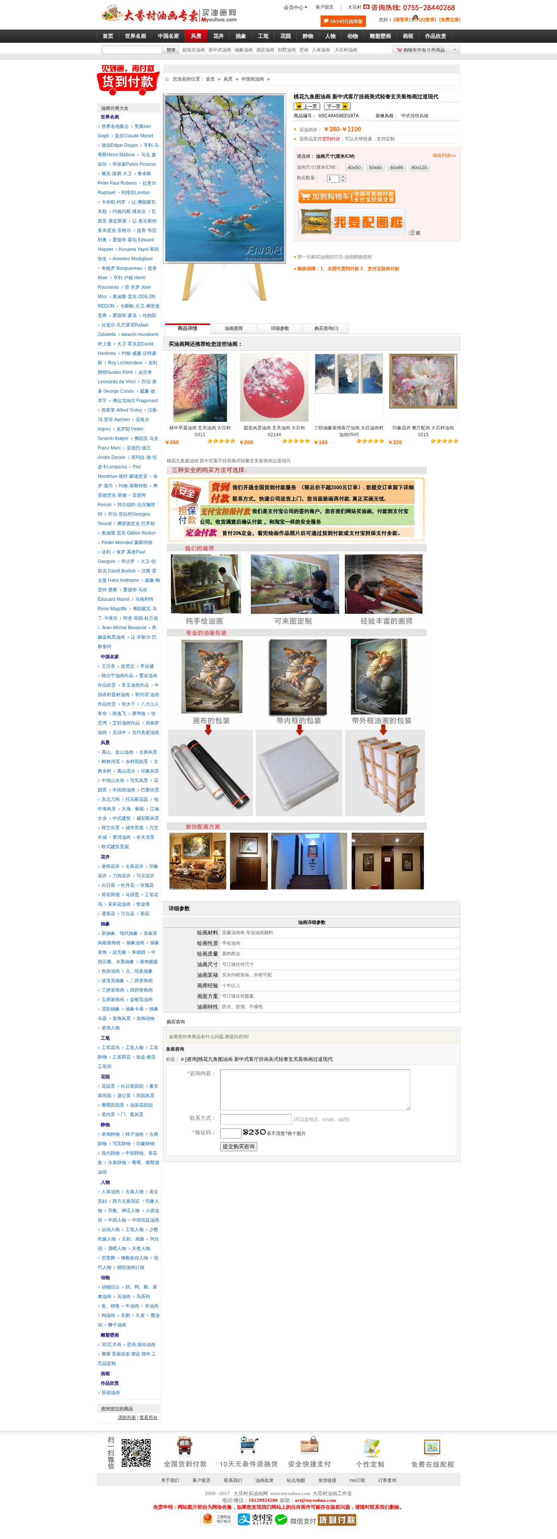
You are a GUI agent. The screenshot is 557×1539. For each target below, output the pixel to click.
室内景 (108, 1114)
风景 (228, 79)
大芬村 (354, 7)
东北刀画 (111, 799)
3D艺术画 (111, 1344)
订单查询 (387, 1480)
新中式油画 (219, 50)
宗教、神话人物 (124, 1210)
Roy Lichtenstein (125, 362)
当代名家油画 (145, 732)
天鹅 (125, 1315)
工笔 (105, 1038)
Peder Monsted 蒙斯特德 (127, 542)
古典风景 (148, 752)
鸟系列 (143, 1296)
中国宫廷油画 (145, 1220)
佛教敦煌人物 (134, 1258)
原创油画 (111, 1392)
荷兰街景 (111, 827)
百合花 (128, 913)
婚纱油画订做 (130, 1267)
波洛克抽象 (113, 980)
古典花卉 (134, 866)
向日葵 (108, 885)
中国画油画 (252, 79)
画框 (105, 1373)
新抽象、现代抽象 (120, 933)
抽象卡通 (134, 1009)
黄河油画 (122, 837)
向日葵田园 (132, 1086)
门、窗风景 (132, 1114)
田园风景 (145, 1095)
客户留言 (325, 7)
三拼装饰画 (113, 990)
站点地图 (296, 1480)
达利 (106, 552)
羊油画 (151, 1306)
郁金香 (143, 904)
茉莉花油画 (119, 904)
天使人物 (141, 1248)
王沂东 (108, 666)
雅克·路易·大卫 (117, 173)
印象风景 (150, 771)
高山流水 (126, 771)
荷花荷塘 (111, 894)
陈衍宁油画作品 (117, 675)
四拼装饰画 (141, 990)
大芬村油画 (346, 50)
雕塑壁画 (110, 1335)
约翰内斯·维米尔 (129, 211)
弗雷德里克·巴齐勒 (136, 523)
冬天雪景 (145, 837)
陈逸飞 (119, 713)
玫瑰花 (147, 885)
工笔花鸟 (111, 1047)
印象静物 (145, 1143)
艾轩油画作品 (126, 723)
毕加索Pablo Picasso (134, 164)
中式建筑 (122, 818)
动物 (105, 1277)
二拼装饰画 (141, 980)
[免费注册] (449, 19)
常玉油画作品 (135, 685)
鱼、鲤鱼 (111, 1306)
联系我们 (233, 1480)
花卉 (105, 857)
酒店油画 (265, 50)
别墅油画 (287, 50)
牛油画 (132, 1306)
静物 (105, 1124)
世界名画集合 (115, 126)
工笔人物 (134, 1047)
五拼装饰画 (113, 999)
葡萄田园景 (113, 1105)
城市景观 (134, 827)
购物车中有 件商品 (424, 50)
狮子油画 (117, 1325)
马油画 (124, 1296)
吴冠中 (119, 732)
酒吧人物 (117, 1248)
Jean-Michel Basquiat (124, 627)
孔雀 (140, 1315)
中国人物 (117, 1220)
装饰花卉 (111, 866)
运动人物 (111, 1229)
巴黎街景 (150, 790)
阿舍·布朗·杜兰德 (140, 618)
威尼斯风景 (147, 818)
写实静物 (122, 1143)
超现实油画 (193, 50)
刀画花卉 (122, 875)
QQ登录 (427, 19)
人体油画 (321, 50)
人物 (105, 1182)
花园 (105, 1076)
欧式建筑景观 (115, 846)
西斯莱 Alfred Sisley (122, 410)
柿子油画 (134, 1134)
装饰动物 (145, 1018)
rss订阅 (357, 1480)
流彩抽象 (111, 1009)
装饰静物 (111, 1134)
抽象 (105, 924)
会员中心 (294, 7)
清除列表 (127, 1417)
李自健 (147, 666)
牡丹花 (128, 885)
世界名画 (110, 117)
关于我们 (170, 1480)
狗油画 (108, 1315)
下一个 (337, 106)
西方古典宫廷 (126, 1201)
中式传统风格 (415, 115)
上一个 (307, 106)
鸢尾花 (108, 913)
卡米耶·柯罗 (114, 202)
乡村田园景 (136, 761)
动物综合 (111, 1287)
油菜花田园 (141, 1105)
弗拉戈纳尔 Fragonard (135, 400)
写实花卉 (145, 875)
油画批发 (264, 1480)
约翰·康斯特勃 (133, 485)
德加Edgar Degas (120, 145)
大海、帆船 (133, 808)
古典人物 (134, 1191)
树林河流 (111, 761)
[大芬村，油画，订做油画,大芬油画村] (169, 23)
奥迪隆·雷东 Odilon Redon (129, 533)
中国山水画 (113, 780)
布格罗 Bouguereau (122, 268)
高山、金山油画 (117, 752)
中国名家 (110, 656)
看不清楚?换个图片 (286, 1133)
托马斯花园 (136, 799)
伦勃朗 (149, 315)
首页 (210, 79)
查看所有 (148, 1417)
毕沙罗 (128, 561)
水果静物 (117, 1162)
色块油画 (111, 971)
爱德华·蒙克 (125, 315)
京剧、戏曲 (133, 1239)
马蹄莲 (132, 894)
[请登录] (402, 19)
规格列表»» (444, 155)
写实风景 (139, 780)
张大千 (128, 704)
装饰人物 (111, 1028)
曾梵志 (128, 666)
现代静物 (111, 1153)
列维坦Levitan (135, 192)
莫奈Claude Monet (134, 135)
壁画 (303, 50)
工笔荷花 (122, 1057)
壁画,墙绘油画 (141, 1344)
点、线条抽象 (139, 971)
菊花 (144, 913)
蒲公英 (124, 1095)
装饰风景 (122, 1018)
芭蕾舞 (108, 1258)
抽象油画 (244, 50)
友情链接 (327, 1480)
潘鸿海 (139, 713)
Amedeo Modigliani (133, 258)
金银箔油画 (141, 999)
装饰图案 (149, 961)
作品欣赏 (110, 1383)
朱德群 (139, 952)
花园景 (108, 1086)
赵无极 (119, 952)
